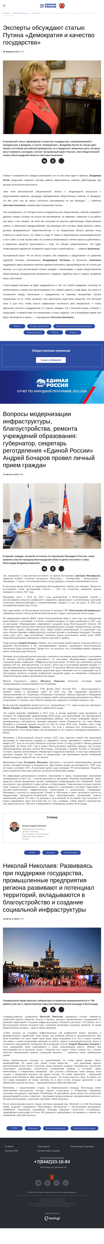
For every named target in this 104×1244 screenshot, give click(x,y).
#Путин (55, 332)
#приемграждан (71, 853)
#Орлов (17, 326)
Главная (6, 13)
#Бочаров (50, 853)
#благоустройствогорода (84, 1128)
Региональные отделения (82, 1146)
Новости (35, 13)
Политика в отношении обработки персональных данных (52, 1203)
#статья (73, 332)
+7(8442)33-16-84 (52, 1161)
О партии (9, 1146)
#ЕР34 (32, 853)
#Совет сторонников (39, 326)
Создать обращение (51, 360)
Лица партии (43, 1146)
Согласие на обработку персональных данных (52, 1205)
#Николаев (33, 1128)
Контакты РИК (11, 1151)
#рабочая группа (34, 332)
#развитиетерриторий (55, 1128)
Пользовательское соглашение (52, 1199)
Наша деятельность (21, 13)
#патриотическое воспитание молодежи (74, 326)
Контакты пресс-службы (49, 1151)
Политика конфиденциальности (52, 1201)
